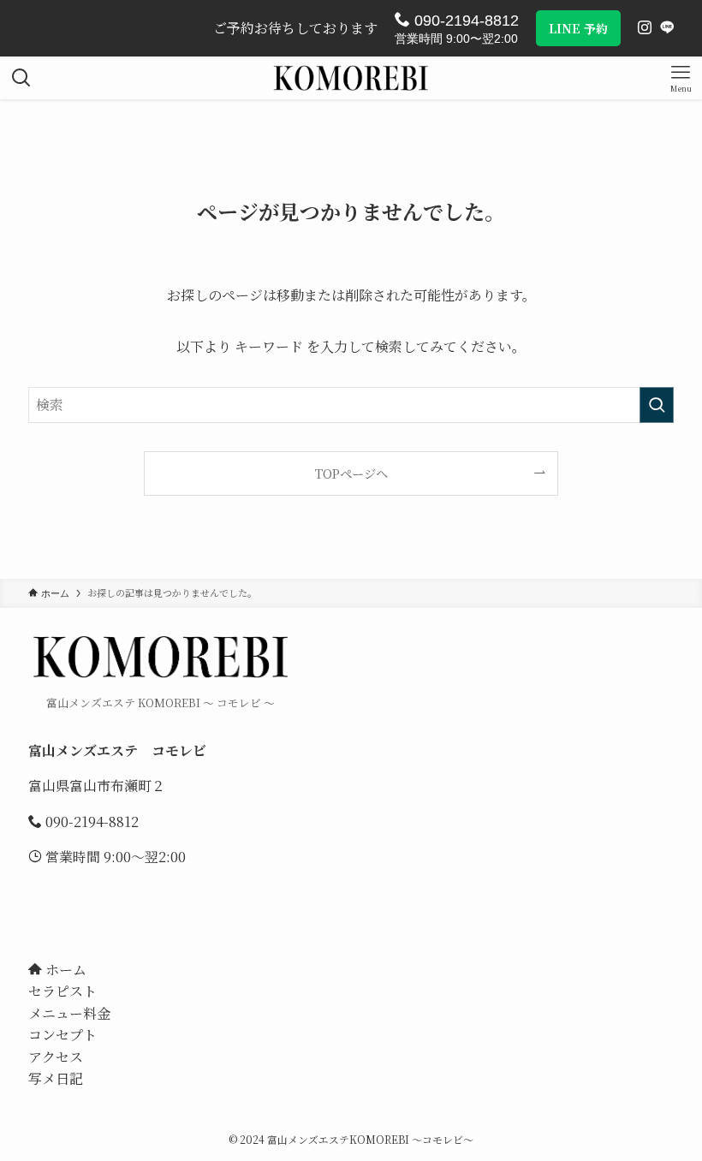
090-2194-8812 (464, 20)
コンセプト (62, 1035)
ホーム (64, 969)
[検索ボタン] (21, 78)
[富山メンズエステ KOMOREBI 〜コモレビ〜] (351, 78)
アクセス (55, 1057)
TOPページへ (351, 473)
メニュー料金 (69, 1013)
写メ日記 (55, 1078)
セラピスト (62, 991)
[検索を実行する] (657, 405)
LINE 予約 (578, 28)
